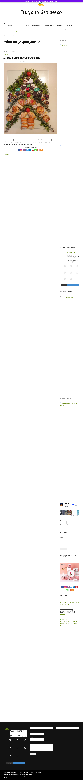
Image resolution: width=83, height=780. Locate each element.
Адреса (62, 537)
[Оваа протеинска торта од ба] (76, 267)
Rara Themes (28, 776)
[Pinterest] (33, 150)
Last (67, 524)
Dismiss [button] (56, 1)
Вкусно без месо (41, 12)
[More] (41, 150)
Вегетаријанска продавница (32, 25)
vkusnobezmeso (8, 61)
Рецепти (17, 25)
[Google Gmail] (38, 150)
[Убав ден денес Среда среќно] (63, 274)
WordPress (6, 777)
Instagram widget (74, 515)
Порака (31, 742)
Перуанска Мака (48, 25)
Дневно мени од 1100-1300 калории (66, 25)
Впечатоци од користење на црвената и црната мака (57, 29)
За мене (10, 25)
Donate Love (26, 29)
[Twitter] (27, 150)
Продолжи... (6, 154)
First (61, 524)
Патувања (36, 29)
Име (61, 520)
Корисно (6, 54)
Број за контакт (64, 532)
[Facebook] (19, 150)
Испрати (63, 549)
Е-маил (32, 737)
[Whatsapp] (35, 150)
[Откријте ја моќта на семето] (70, 274)
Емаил (62, 527)
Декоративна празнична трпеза (22, 57)
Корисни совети (14, 29)
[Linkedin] (30, 150)
